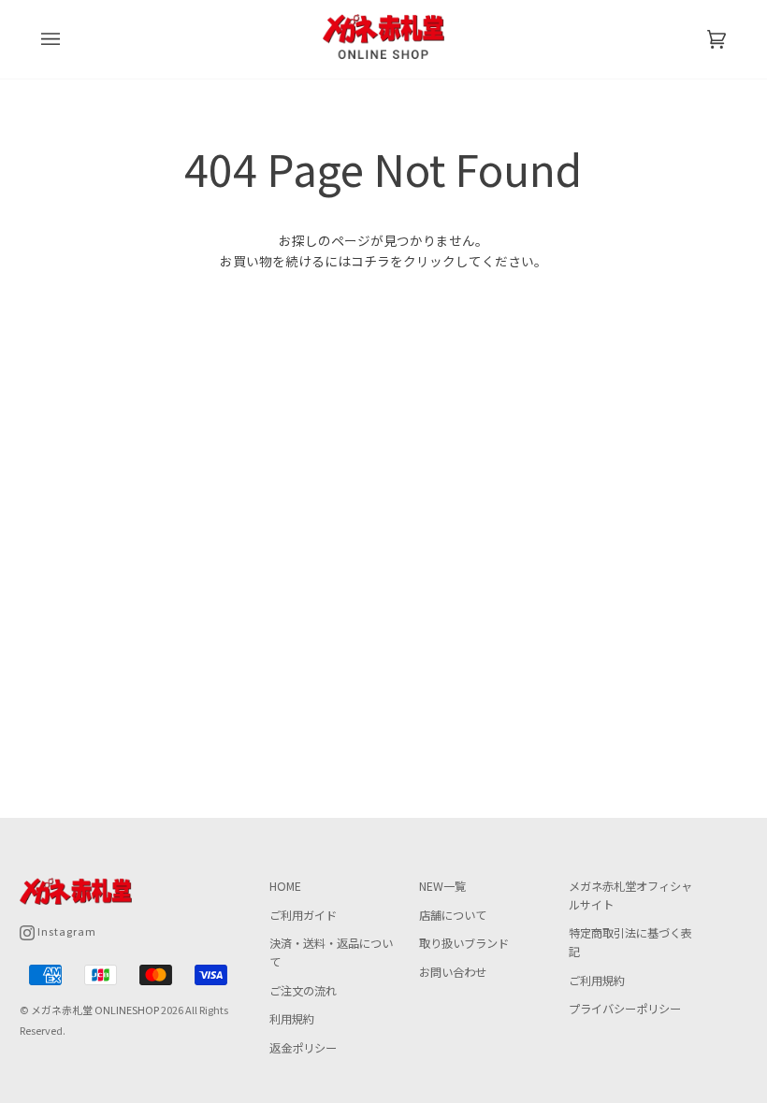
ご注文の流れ (303, 990)
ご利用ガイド (303, 915)
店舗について (452, 915)
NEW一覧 (442, 886)
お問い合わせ (452, 972)
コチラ (370, 260)
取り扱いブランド (464, 943)
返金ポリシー (303, 1047)
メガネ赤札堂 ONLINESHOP (95, 1009)
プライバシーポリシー (625, 1008)
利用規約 (291, 1018)
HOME (285, 886)
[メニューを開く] (69, 39)
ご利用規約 (597, 980)
